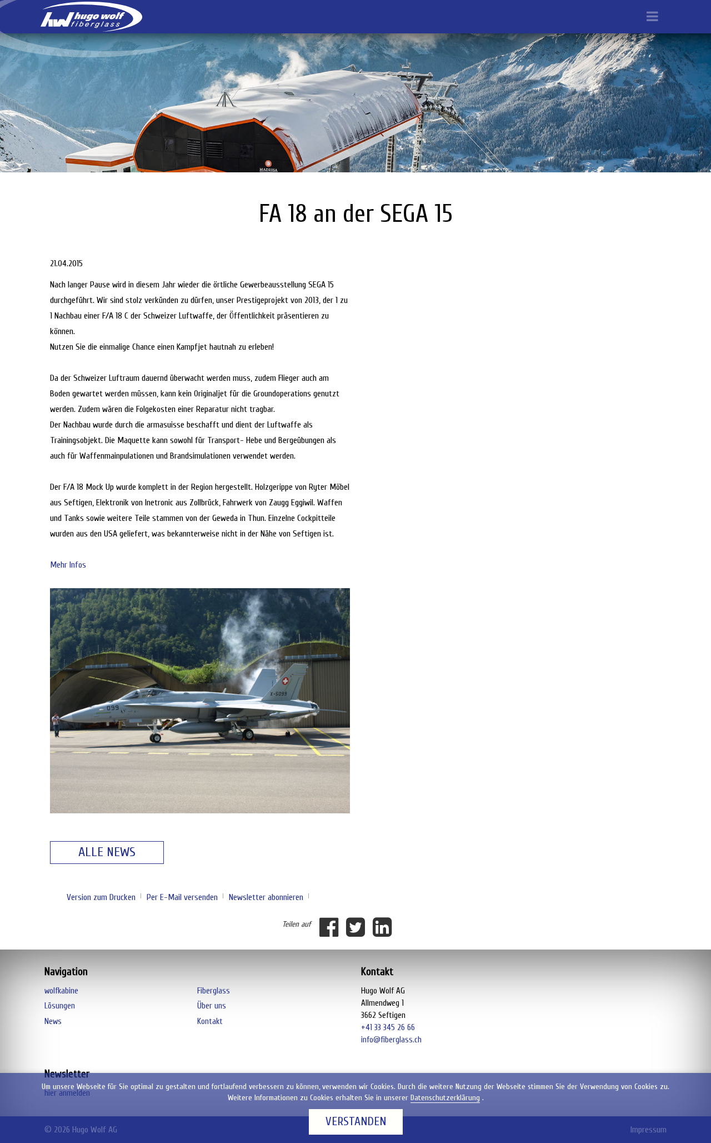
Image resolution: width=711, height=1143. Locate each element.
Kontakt (210, 1021)
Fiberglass (213, 991)
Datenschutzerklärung (445, 1097)
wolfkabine (61, 991)
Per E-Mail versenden (182, 897)
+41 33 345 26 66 (388, 1027)
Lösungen (59, 1006)
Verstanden (356, 1122)
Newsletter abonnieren (266, 897)
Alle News (107, 851)
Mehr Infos (68, 565)
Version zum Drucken (101, 897)
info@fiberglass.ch (391, 1040)
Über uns (211, 1006)
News (53, 1021)
